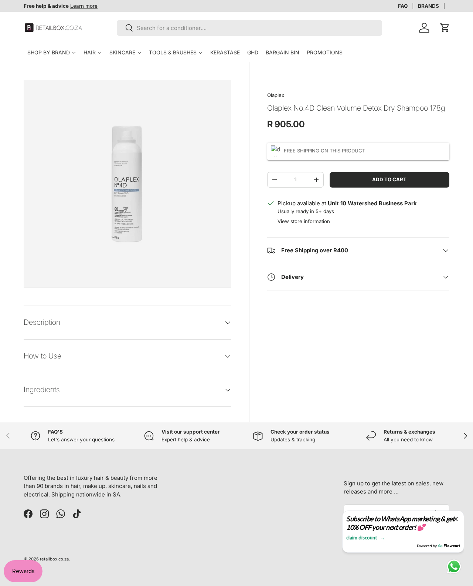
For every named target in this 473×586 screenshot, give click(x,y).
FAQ (403, 6)
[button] (445, 28)
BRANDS (428, 6)
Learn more (84, 6)
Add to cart (389, 179)
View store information (304, 221)
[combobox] (249, 28)
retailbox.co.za (54, 559)
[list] (127, 183)
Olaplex (275, 95)
